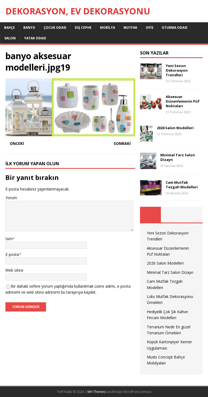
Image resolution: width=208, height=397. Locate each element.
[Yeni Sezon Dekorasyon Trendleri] (151, 76)
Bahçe (9, 27)
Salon (10, 38)
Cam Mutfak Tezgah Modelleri (182, 184)
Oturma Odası (174, 27)
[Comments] (192, 215)
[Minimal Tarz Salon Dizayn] (148, 166)
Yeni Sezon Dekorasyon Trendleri (177, 70)
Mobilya (107, 27)
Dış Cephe (83, 27)
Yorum (11, 197)
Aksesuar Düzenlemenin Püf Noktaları (183, 101)
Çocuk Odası (55, 27)
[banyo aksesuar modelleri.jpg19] (70, 132)
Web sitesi (14, 270)
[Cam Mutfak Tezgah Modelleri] (151, 192)
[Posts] (150, 215)
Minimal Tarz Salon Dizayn (177, 157)
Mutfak (130, 27)
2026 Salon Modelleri (175, 127)
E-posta (12, 254)
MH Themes (96, 391)
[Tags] (171, 215)
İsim (9, 238)
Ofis (149, 27)
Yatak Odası (35, 38)
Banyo (29, 27)
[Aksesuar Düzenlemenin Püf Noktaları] (151, 106)
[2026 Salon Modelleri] (146, 138)
